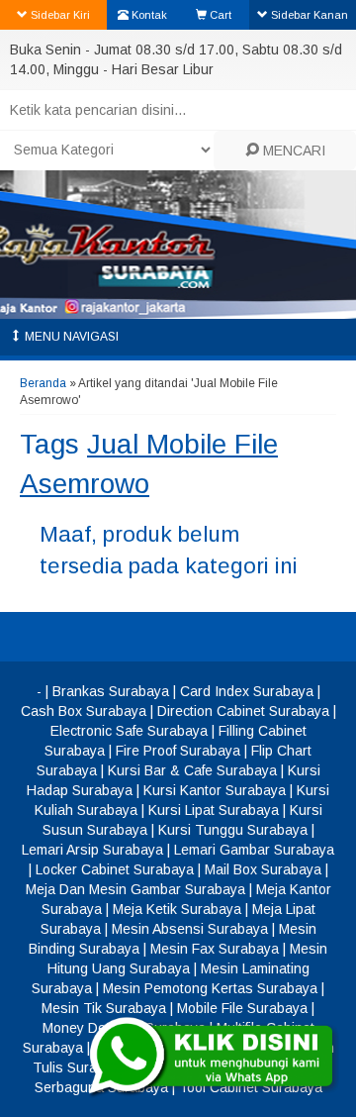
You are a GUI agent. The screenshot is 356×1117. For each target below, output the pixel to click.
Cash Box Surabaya (83, 711)
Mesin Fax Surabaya (214, 949)
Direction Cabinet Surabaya (243, 711)
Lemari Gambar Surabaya (254, 850)
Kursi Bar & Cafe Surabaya (192, 770)
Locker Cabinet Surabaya (115, 869)
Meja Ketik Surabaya (177, 909)
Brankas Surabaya (110, 691)
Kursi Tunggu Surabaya (233, 830)
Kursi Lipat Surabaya (213, 810)
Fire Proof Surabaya (178, 751)
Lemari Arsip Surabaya (92, 850)
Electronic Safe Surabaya (129, 731)
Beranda (43, 383)
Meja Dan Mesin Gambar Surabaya (135, 889)
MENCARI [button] (292, 150)
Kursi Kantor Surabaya (214, 790)
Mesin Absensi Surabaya (190, 929)
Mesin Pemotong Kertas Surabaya (210, 988)
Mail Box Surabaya (263, 869)
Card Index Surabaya (246, 691)
